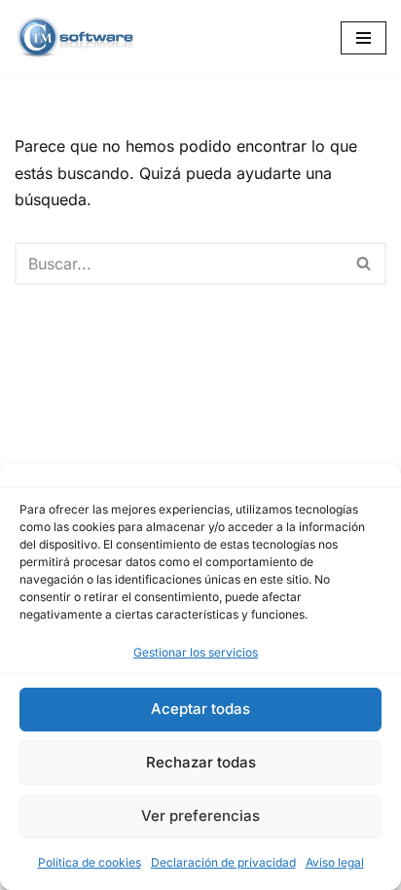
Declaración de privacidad (223, 862)
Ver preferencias (200, 815)
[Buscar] (364, 263)
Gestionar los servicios (195, 652)
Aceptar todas (200, 708)
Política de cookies (89, 862)
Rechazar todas (201, 762)
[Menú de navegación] (363, 37)
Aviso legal (335, 862)
